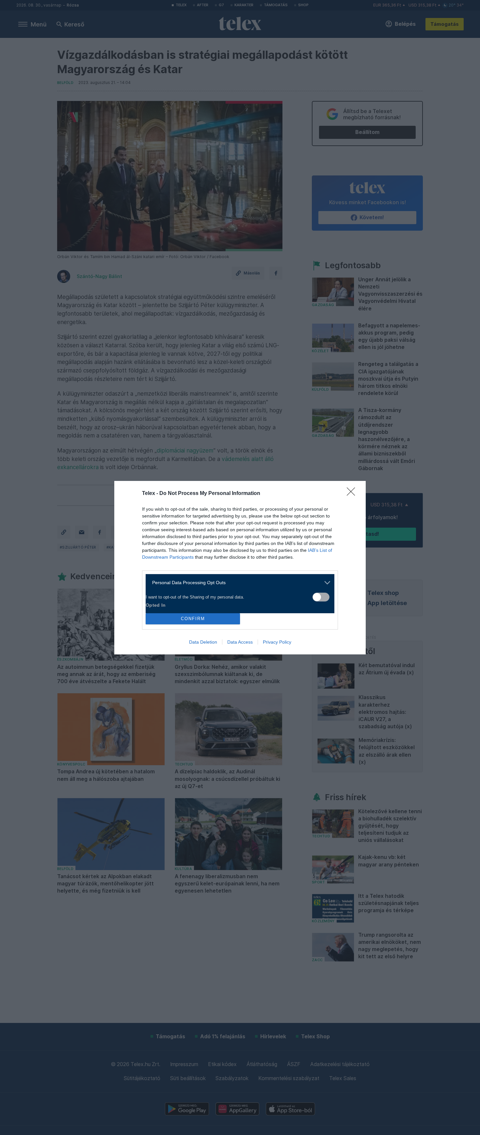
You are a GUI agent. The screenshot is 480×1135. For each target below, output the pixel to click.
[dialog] (240, 567)
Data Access (240, 642)
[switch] (320, 597)
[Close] (353, 493)
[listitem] (237, 582)
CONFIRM (193, 618)
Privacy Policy (277, 642)
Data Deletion (203, 642)
